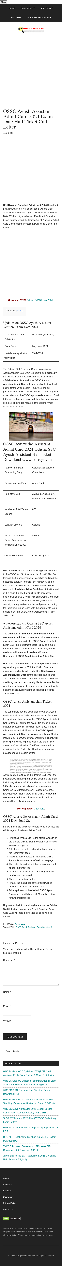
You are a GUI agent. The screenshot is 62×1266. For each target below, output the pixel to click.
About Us (7, 1184)
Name (7, 992)
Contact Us (8, 1209)
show (19, 311)
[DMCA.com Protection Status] (12, 1219)
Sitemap (7, 1191)
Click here (39, 808)
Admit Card (20, 924)
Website (7, 1021)
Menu (3, 2)
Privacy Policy (9, 1203)
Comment (9, 960)
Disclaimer (8, 1197)
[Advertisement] (31, 76)
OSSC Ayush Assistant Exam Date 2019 (34, 927)
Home (6, 1178)
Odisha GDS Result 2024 (40, 300)
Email (7, 1006)
